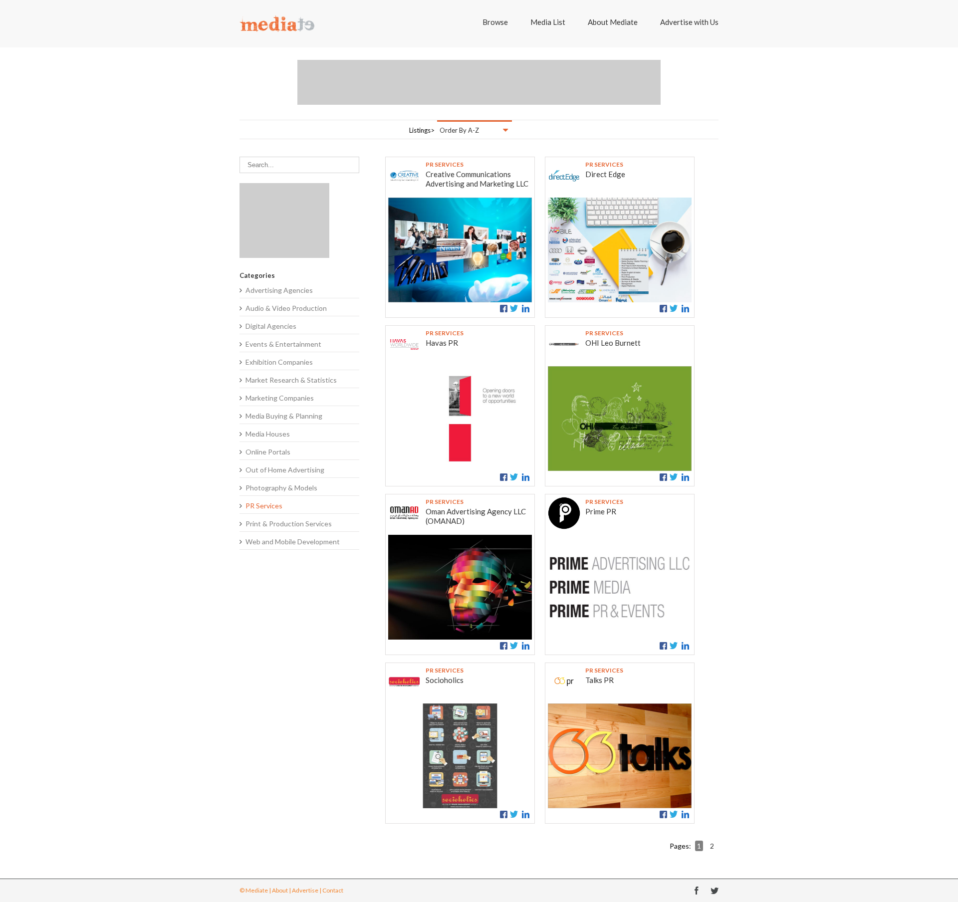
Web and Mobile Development (292, 541)
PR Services (263, 505)
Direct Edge (605, 174)
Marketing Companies (279, 398)
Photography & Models (281, 487)
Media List (547, 21)
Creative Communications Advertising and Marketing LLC (477, 179)
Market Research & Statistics (291, 380)
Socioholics (445, 680)
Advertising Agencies (279, 290)
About (280, 890)
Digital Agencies (270, 326)
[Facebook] (697, 891)
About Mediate (613, 21)
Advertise (305, 890)
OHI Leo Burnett (613, 342)
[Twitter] (714, 891)
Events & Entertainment (283, 344)
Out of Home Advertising (284, 469)
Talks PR (599, 680)
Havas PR (442, 342)
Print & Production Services (288, 523)
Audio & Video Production (286, 308)
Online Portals (267, 452)
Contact (332, 890)
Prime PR (600, 511)
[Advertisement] (479, 82)
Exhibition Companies (279, 362)
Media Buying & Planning (283, 416)
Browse (495, 21)
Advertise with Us (689, 21)
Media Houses (267, 434)
